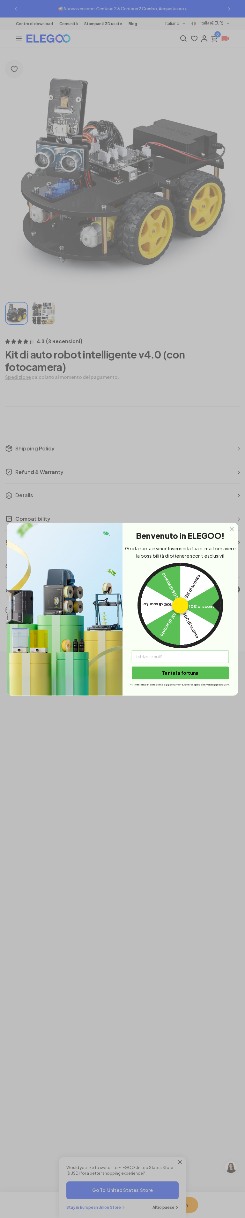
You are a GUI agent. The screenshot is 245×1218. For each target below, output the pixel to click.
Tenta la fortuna (180, 672)
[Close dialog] (232, 529)
